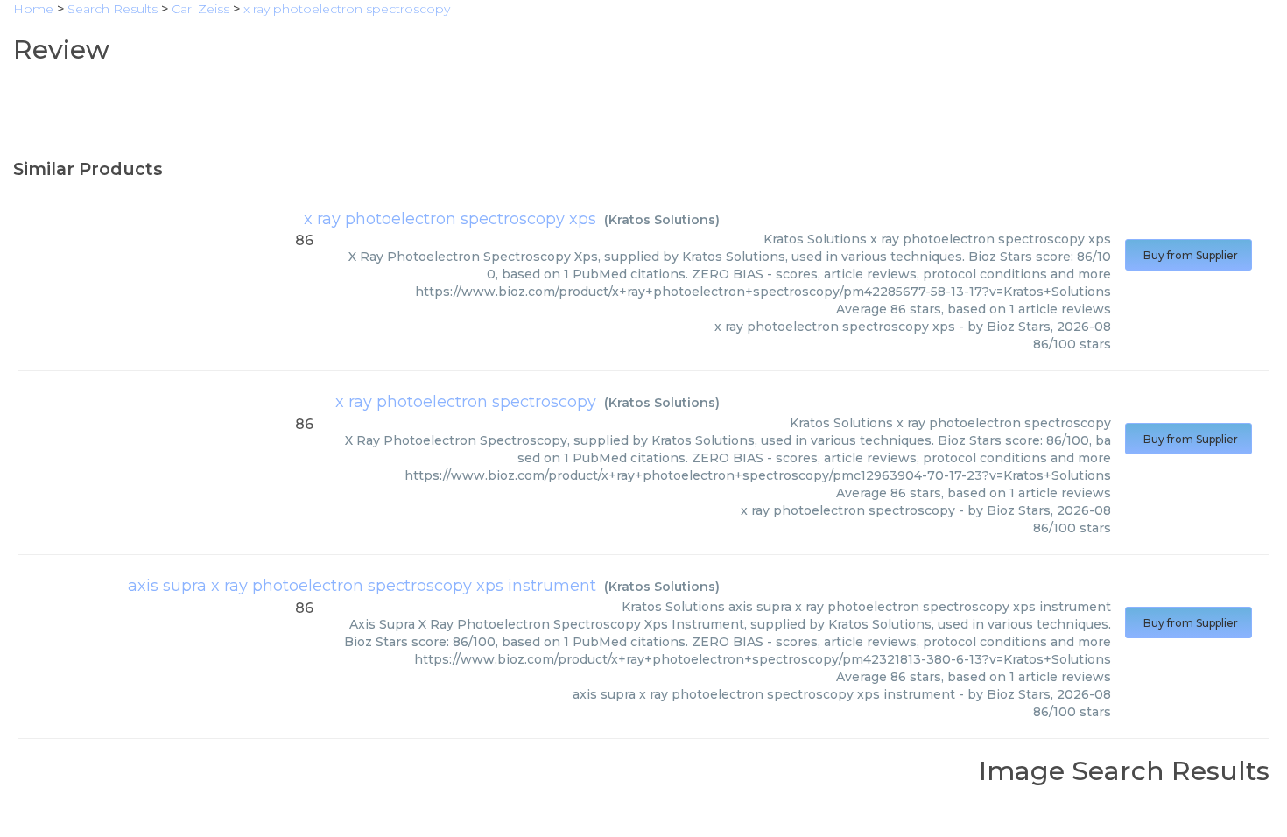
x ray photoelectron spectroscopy (465, 401)
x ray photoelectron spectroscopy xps (450, 219)
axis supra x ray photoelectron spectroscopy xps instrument (362, 585)
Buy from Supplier (1188, 255)
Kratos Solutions (661, 220)
